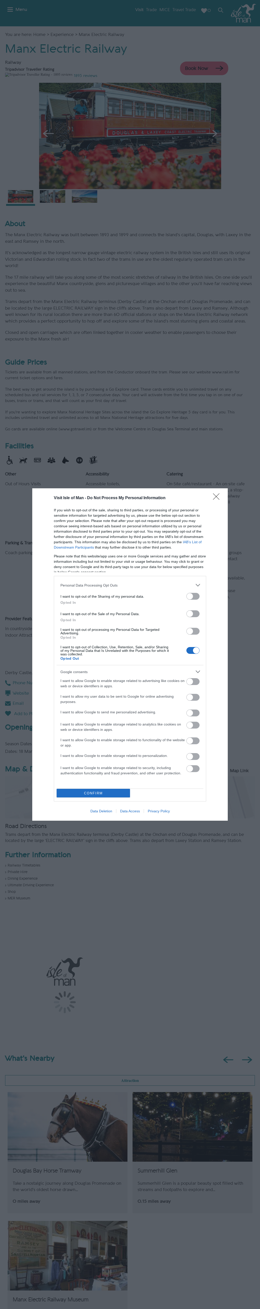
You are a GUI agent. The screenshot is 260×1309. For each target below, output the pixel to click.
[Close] (218, 498)
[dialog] (130, 654)
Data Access (130, 811)
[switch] (193, 596)
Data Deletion (101, 811)
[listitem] (130, 585)
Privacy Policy (159, 811)
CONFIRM (93, 793)
